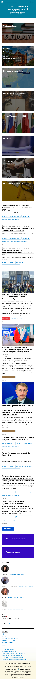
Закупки (3, 645)
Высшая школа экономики (10, 2)
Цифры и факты (5, 634)
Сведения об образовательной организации (13, 657)
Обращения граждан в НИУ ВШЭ (10, 647)
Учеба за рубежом (10, 26)
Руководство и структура (8, 636)
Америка (5, 56)
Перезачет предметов (15, 538)
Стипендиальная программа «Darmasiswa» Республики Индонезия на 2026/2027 (18, 438)
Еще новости (7, 528)
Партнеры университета (9, 58)
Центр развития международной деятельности (18, 9)
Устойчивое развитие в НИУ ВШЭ (10, 638)
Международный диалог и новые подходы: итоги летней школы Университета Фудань (14, 296)
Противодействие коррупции (9, 651)
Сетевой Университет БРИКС (14, 116)
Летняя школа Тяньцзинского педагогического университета (13, 502)
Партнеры (7, 48)
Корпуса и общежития (7, 642)
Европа (5, 52)
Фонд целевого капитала (8, 649)
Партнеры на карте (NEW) (13, 71)
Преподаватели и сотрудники (9, 640)
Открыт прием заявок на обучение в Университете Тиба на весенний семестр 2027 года (17, 207)
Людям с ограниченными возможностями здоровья (14, 659)
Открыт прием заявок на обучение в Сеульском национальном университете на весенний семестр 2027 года (18, 228)
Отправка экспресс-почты (13, 183)
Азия (4, 54)
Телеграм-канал (13, 552)
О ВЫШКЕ (5, 631)
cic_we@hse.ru (9, 623)
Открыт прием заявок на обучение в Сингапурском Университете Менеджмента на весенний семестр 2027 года (18, 251)
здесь (17, 668)
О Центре (7, 138)
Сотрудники (8, 161)
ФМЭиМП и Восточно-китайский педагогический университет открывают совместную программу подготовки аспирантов (17, 350)
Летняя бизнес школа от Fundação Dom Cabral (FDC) (16, 454)
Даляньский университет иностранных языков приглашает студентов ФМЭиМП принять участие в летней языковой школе (18, 478)
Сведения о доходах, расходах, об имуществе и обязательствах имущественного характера (13, 654)
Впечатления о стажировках (14, 93)
